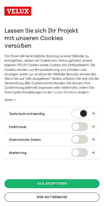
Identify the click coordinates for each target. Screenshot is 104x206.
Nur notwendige (52, 197)
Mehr (8, 100)
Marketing (17, 153)
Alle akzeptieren (52, 183)
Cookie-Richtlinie (65, 92)
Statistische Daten (25, 139)
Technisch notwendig (27, 114)
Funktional (17, 127)
